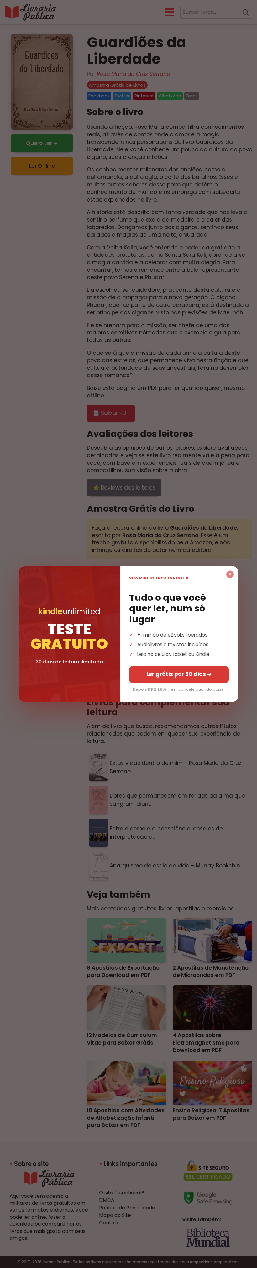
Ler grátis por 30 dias (179, 674)
